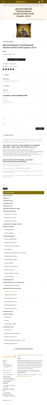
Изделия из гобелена (8, 226)
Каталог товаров (20, 354)
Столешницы (7, 317)
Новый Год (6, 198)
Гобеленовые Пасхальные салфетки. (12, 224)
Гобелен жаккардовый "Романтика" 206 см (14, 340)
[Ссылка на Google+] (11, 69)
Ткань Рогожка (8, 330)
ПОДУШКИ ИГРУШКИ (7, 195)
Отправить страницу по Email (10, 63)
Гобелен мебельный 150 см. (11, 343)
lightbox (14, 36)
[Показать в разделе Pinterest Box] (8, 69)
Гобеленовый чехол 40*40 (10, 294)
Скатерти (6, 320)
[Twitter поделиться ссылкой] (3, 69)
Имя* (4, 118)
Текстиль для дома (9, 233)
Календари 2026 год (8, 200)
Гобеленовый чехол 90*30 (10, 308)
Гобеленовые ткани (8, 327)
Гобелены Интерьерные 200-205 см (12, 333)
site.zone (10, 400)
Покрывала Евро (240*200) (10, 221)
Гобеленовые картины (9, 236)
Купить (16, 59)
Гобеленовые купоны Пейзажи (12, 285)
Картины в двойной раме (10, 239)
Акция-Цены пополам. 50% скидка (11, 208)
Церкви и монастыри (9, 269)
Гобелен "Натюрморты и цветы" (12, 246)
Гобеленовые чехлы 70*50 (10, 305)
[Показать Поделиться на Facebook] (6, 69)
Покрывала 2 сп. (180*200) (10, 217)
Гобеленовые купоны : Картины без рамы (13, 282)
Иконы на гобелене (9, 276)
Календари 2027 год (8, 203)
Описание (6, 74)
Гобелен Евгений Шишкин (10, 259)
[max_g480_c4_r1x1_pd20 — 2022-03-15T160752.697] (23, 30)
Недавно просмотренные (7, 102)
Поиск (4, 184)
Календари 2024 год (8, 311)
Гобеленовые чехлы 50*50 (10, 298)
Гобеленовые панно (8, 279)
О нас (37, 354)
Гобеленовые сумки (9, 229)
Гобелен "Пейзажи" (9, 263)
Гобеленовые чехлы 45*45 (12, 66)
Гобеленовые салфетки (10, 324)
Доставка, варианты (8, 135)
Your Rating (5, 97)
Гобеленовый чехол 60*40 (10, 301)
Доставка (26, 354)
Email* (4, 123)
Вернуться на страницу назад (35, 19)
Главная (6, 4)
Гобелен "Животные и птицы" (11, 273)
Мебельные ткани (7, 206)
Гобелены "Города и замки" (10, 266)
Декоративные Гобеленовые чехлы (20, 4)
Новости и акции (32, 354)
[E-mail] (13, 69)
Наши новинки (8, 249)
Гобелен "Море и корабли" (10, 242)
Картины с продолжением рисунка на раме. (15, 252)
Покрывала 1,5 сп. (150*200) (10, 214)
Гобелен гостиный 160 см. (10, 336)
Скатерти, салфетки (8, 314)
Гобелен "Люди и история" (10, 256)
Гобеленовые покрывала (9, 211)
